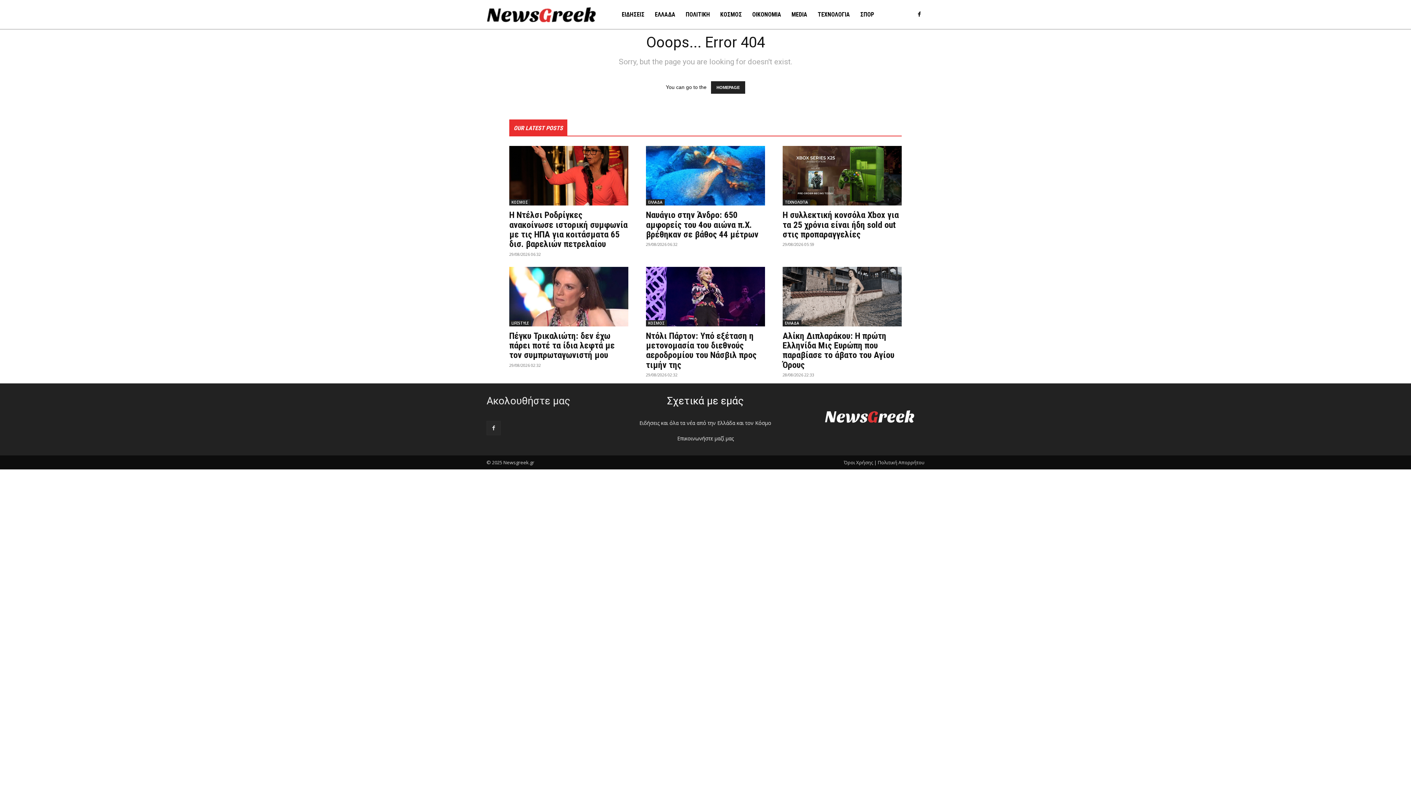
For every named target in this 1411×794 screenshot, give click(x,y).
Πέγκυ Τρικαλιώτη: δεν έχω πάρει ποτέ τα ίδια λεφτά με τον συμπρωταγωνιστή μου (562, 346)
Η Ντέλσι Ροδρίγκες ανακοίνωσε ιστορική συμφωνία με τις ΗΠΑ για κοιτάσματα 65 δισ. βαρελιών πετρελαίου (568, 229)
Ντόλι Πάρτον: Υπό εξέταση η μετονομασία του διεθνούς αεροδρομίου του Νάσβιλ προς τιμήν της (701, 350)
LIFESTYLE (520, 323)
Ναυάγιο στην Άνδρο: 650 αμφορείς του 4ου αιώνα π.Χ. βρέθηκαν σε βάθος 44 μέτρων (702, 225)
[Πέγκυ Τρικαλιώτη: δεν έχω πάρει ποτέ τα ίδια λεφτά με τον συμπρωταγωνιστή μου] (568, 296)
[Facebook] (919, 15)
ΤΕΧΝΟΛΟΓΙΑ (796, 202)
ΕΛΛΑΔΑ (655, 202)
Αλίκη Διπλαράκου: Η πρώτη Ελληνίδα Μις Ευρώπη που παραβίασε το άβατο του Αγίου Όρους (838, 350)
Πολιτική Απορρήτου (901, 462)
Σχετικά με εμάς (705, 401)
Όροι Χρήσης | (860, 462)
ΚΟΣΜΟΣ (519, 202)
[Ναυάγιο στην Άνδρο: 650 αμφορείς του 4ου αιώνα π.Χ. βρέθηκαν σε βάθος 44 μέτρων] (705, 175)
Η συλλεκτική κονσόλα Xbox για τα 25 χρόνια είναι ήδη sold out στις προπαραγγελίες (841, 225)
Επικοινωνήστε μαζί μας (705, 438)
